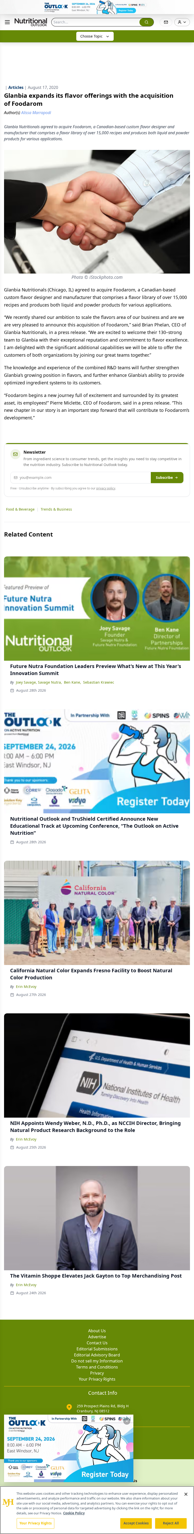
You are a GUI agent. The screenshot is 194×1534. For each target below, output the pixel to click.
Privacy (97, 1373)
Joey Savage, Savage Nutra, (39, 682)
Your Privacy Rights (97, 1379)
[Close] (185, 1494)
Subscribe (164, 477)
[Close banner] (187, 6)
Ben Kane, (72, 682)
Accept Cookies (136, 1523)
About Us (97, 1330)
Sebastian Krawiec (98, 682)
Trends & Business (56, 509)
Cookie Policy (74, 1513)
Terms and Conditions (97, 1367)
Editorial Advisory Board (97, 1355)
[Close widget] (126, 1421)
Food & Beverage (20, 509)
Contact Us (97, 1343)
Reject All (171, 1523)
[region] (97, 1510)
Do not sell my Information (97, 1361)
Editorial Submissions (97, 1349)
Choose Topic (91, 36)
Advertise (97, 1337)
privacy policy (105, 488)
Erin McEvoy (26, 986)
